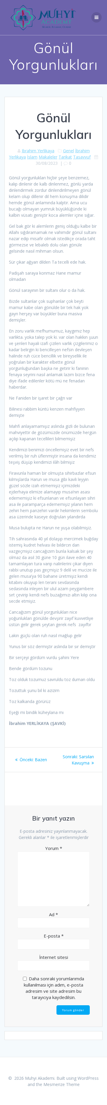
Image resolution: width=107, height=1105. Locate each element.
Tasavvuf (82, 157)
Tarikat (65, 157)
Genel (68, 150)
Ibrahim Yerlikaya (38, 150)
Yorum (53, 848)
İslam (32, 157)
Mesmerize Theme (61, 1084)
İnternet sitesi (53, 957)
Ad (53, 914)
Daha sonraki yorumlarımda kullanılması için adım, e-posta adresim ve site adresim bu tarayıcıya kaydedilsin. (54, 988)
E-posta (54, 936)
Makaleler (48, 157)
